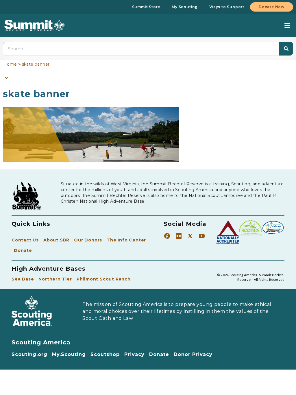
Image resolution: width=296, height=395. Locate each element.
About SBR (56, 240)
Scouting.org (29, 354)
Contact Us (25, 240)
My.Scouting (69, 354)
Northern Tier (55, 279)
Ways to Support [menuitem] (226, 7)
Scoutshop (105, 354)
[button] (287, 25)
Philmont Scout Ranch (104, 279)
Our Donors (88, 240)
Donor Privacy (193, 354)
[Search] (286, 49)
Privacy (134, 354)
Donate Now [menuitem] (271, 7)
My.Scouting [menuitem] (185, 7)
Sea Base (23, 279)
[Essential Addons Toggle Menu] (6, 77)
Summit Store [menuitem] (146, 7)
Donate (23, 250)
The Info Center (126, 240)
